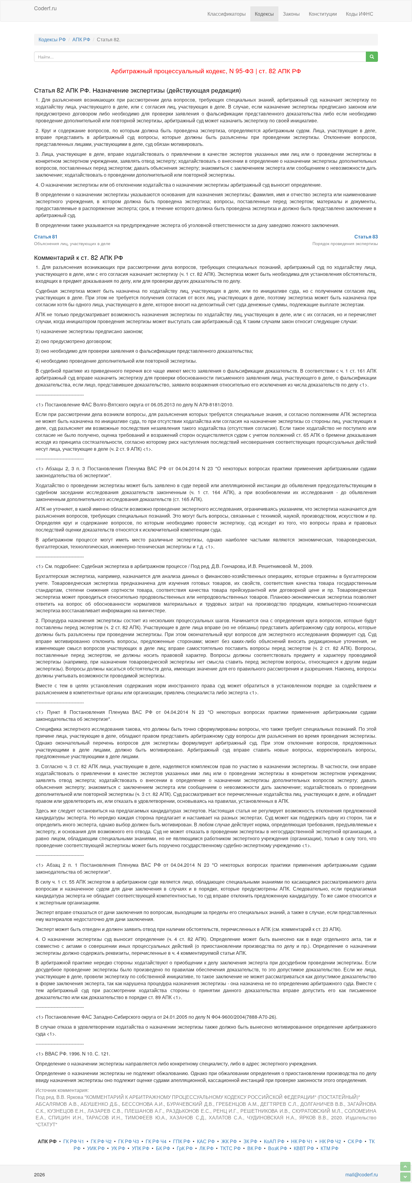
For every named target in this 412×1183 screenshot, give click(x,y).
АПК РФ (81, 39)
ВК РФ (254, 1148)
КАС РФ (206, 1141)
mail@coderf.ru (361, 1174)
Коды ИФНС (359, 13)
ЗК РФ (250, 1141)
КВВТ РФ (304, 1148)
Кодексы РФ (52, 39)
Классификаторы (227, 13)
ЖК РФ (229, 1141)
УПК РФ (140, 1148)
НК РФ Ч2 (330, 1141)
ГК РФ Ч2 (101, 1141)
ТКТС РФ (230, 1148)
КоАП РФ (274, 1141)
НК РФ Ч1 (302, 1141)
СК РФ (355, 1141)
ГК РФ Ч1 (73, 1141)
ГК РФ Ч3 (128, 1141)
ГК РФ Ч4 (156, 1141)
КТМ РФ (329, 1148)
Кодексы (264, 13)
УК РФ (118, 1148)
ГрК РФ (185, 1148)
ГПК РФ (181, 1141)
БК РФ (163, 1148)
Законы (291, 13)
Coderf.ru (45, 8)
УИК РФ (96, 1148)
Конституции (323, 13)
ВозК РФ (277, 1148)
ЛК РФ (206, 1148)
